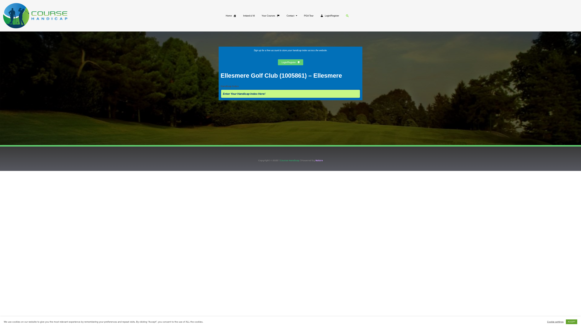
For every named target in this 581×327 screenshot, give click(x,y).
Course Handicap (289, 160)
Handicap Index (230, 86)
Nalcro (319, 160)
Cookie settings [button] (555, 321)
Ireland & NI (249, 15)
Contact (290, 15)
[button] (347, 15)
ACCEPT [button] (571, 321)
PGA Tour (308, 15)
